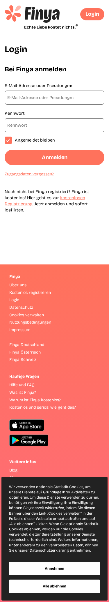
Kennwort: (15, 113)
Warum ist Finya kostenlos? (35, 400)
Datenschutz (21, 307)
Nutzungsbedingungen (30, 322)
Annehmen (54, 568)
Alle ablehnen (54, 586)
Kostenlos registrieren (30, 292)
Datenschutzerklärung (49, 550)
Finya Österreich (25, 352)
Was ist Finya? (22, 392)
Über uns (17, 285)
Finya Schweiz (22, 359)
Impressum (19, 329)
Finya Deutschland (26, 344)
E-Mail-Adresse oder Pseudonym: (38, 85)
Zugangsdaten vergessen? (29, 174)
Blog (13, 470)
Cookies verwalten (26, 315)
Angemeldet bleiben (35, 140)
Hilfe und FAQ (22, 384)
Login (92, 14)
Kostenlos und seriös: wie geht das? (42, 407)
